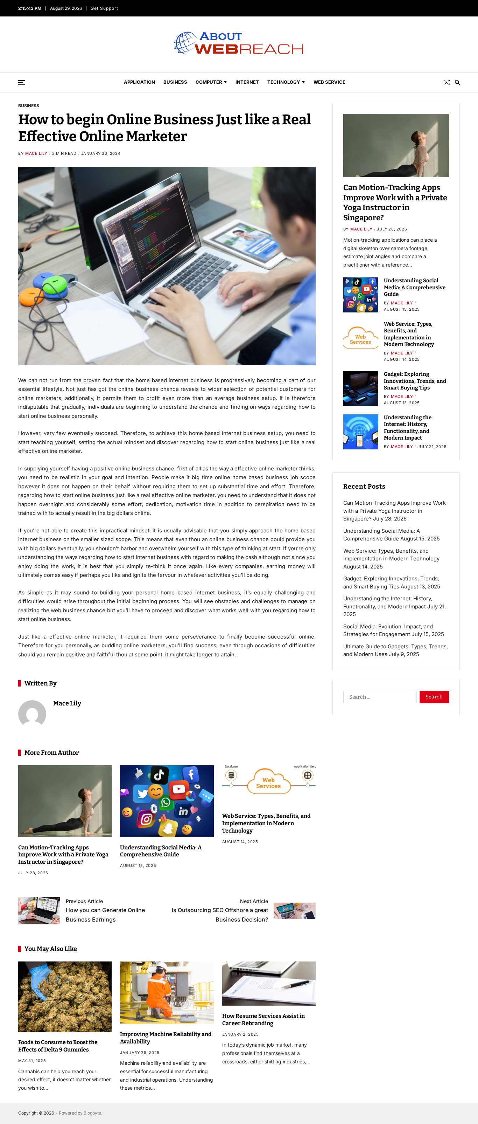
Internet (247, 82)
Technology (283, 82)
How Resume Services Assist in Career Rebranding (263, 1020)
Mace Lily (36, 153)
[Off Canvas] (21, 82)
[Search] (457, 82)
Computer (209, 82)
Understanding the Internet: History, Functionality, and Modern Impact (407, 427)
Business (175, 82)
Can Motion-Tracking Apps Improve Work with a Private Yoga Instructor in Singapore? (63, 855)
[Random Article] (447, 82)
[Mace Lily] (32, 714)
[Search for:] (378, 698)
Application (139, 82)
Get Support (104, 8)
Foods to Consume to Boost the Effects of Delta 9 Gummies (58, 1046)
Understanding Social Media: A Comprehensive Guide (161, 851)
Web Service (329, 82)
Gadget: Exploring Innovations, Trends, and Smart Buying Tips (415, 381)
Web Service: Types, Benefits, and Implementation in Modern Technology (266, 823)
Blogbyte (92, 1113)
